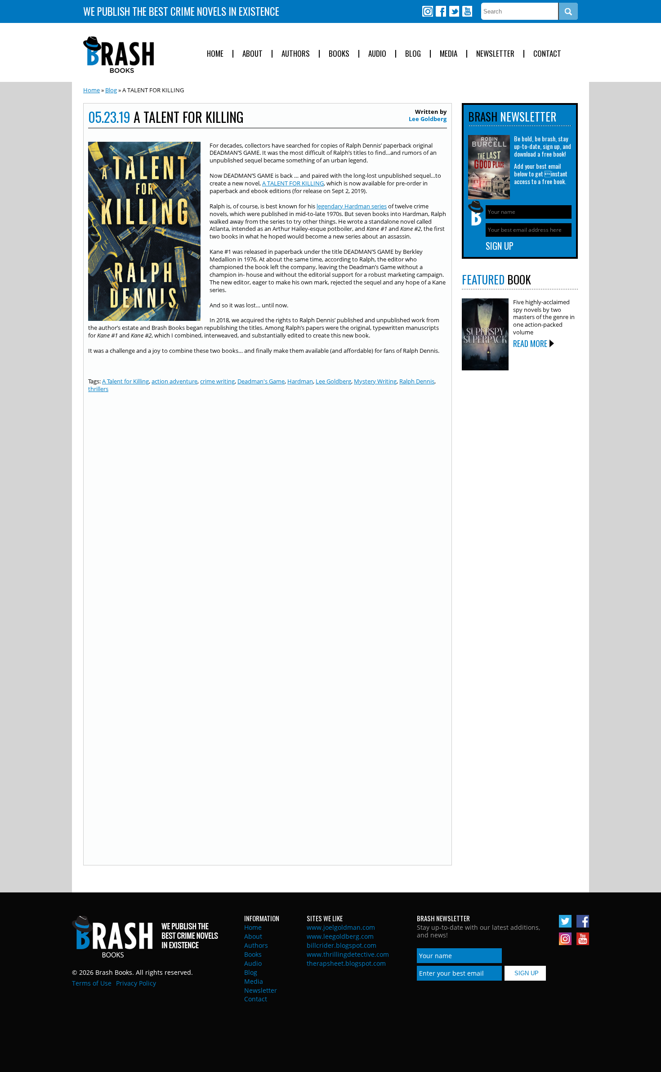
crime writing (217, 381)
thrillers (98, 389)
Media (448, 54)
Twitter (453, 11)
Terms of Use (92, 983)
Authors (295, 54)
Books (339, 54)
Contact (547, 54)
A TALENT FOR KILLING (293, 183)
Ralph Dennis (416, 381)
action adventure (174, 381)
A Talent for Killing (125, 381)
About (252, 54)
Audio (377, 54)
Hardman (300, 381)
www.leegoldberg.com (340, 936)
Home (215, 54)
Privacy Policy (136, 983)
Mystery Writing (375, 381)
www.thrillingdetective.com (348, 954)
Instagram (427, 11)
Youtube (466, 11)
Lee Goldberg (428, 119)
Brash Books (118, 54)
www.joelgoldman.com (341, 927)
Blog (413, 54)
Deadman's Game (261, 381)
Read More (530, 343)
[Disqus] (267, 513)
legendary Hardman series (352, 206)
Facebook (440, 11)
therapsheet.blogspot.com (346, 963)
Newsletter (495, 54)
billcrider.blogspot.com (341, 945)
